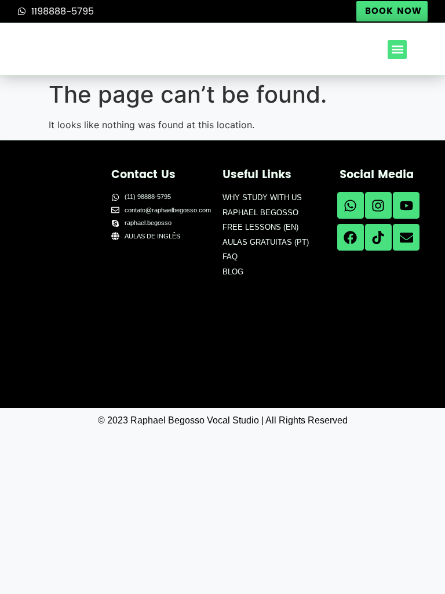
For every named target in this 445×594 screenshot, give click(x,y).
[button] (397, 49)
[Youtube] (406, 205)
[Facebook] (350, 237)
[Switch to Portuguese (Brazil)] (141, 342)
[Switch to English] (141, 277)
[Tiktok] (378, 237)
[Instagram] (378, 205)
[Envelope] (406, 237)
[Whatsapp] (350, 205)
